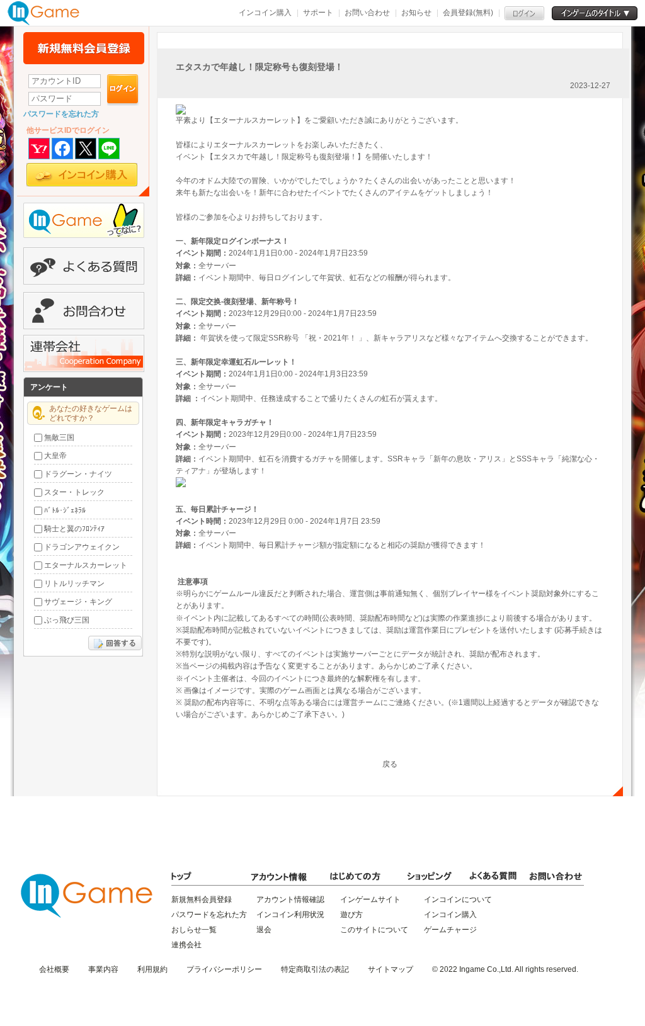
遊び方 (351, 914)
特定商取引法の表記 (315, 969)
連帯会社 (83, 353)
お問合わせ (83, 310)
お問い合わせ (367, 12)
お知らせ (416, 12)
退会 (263, 929)
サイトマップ (390, 969)
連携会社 (186, 944)
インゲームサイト (370, 899)
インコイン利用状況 (290, 914)
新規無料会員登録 (83, 48)
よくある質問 (83, 266)
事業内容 (103, 969)
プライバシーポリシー (224, 969)
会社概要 (54, 969)
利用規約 (152, 969)
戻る (389, 764)
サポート (318, 12)
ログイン (123, 90)
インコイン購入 (265, 12)
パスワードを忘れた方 (61, 114)
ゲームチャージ (450, 929)
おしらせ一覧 (194, 929)
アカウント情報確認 (290, 899)
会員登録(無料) (468, 12)
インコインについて (458, 899)
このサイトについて (374, 929)
